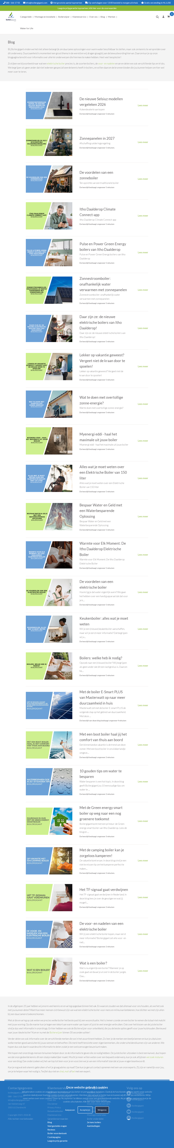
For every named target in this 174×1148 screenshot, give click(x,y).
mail (67, 1071)
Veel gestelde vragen (57, 1126)
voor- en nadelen (106, 63)
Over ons (93, 16)
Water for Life (26, 28)
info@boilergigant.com (36, 2)
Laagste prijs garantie (57, 1140)
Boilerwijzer (64, 16)
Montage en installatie (45, 16)
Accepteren (85, 1110)
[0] (168, 16)
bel (73, 1071)
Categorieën (26, 16)
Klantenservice (79, 16)
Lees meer (143, 105)
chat (62, 1071)
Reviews (51, 1129)
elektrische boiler (56, 63)
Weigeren (102, 1110)
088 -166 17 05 (12, 2)
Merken (111, 16)
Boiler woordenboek (57, 1133)
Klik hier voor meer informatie (97, 1101)
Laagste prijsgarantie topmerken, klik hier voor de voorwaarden (87, 8)
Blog (102, 16)
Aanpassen (70, 1110)
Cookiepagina (53, 1137)
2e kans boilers (94, 1122)
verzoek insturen (154, 1057)
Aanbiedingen (93, 1126)
